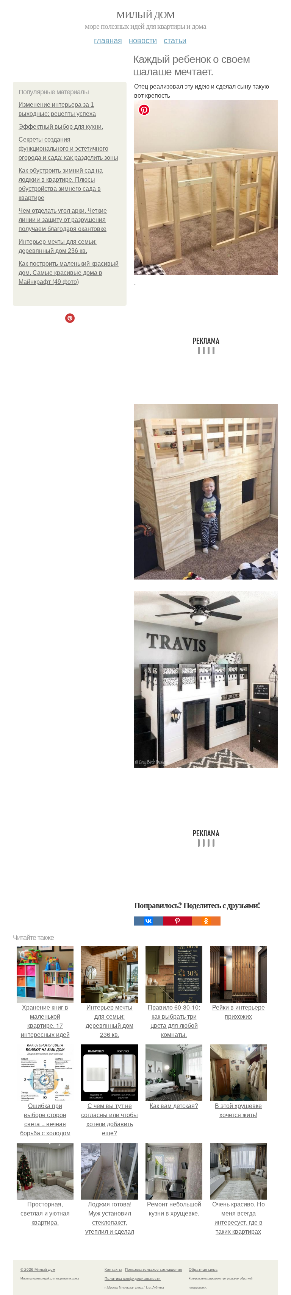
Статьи (175, 39)
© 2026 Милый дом (37, 1269)
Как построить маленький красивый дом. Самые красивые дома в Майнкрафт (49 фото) (69, 272)
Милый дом (145, 14)
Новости (143, 39)
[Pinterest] (177, 921)
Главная (108, 39)
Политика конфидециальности (133, 1278)
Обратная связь (203, 1269)
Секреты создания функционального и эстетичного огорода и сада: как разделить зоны (68, 148)
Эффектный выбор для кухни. (61, 126)
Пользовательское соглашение (153, 1269)
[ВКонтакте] (148, 921)
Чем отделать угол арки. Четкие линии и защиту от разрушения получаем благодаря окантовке (63, 219)
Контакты (113, 1269)
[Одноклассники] (206, 921)
